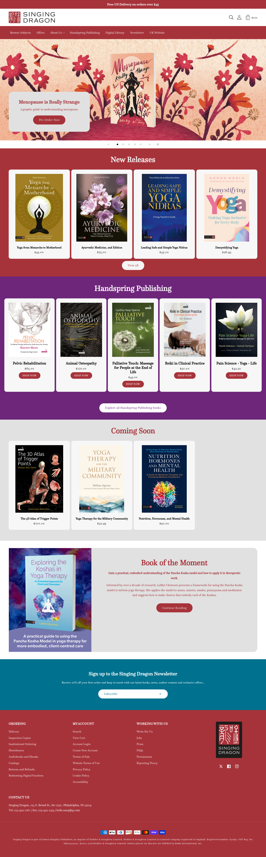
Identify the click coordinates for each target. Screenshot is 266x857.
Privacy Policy (81, 769)
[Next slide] (150, 144)
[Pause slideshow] (158, 144)
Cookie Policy (81, 775)
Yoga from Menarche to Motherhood (39, 247)
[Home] (32, 17)
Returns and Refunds (22, 769)
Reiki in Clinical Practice (185, 363)
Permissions (144, 756)
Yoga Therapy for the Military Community (102, 518)
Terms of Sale (81, 756)
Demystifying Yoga (226, 247)
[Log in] (239, 17)
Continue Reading (174, 608)
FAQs (140, 750)
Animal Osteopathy (81, 363)
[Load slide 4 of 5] (135, 144)
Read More (133, 100)
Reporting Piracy (147, 763)
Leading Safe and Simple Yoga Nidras (164, 247)
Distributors (16, 750)
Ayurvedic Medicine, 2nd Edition (101, 247)
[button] (231, 17)
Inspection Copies (20, 738)
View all (133, 265)
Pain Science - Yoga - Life (236, 363)
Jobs (139, 738)
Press (140, 744)
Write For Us (145, 731)
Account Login (81, 744)
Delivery (14, 731)
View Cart (79, 738)
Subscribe (111, 694)
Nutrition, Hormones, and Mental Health (164, 518)
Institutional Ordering (22, 744)
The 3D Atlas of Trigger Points (39, 518)
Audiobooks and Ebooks (23, 756)
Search (77, 731)
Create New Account (85, 750)
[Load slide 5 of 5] (140, 144)
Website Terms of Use (86, 763)
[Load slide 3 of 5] (129, 144)
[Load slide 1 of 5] (117, 144)
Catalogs (14, 763)
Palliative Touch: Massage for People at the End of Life (133, 367)
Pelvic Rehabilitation (29, 363)
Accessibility (80, 782)
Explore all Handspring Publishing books (133, 407)
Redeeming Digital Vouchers (26, 775)
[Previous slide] (108, 144)
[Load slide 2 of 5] (123, 144)
